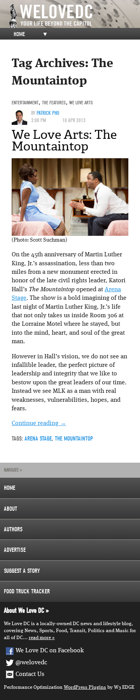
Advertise (15, 549)
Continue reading (39, 423)
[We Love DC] (74, 16)
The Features (54, 102)
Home (19, 34)
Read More (40, 637)
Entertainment (25, 102)
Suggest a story (22, 570)
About (10, 508)
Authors (13, 529)
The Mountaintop (74, 438)
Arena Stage (38, 438)
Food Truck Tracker (27, 591)
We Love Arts (81, 102)
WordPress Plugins (85, 687)
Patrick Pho (48, 113)
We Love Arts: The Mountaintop (64, 140)
